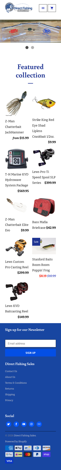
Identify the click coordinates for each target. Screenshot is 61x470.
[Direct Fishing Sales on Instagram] (31, 424)
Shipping (10, 394)
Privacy (9, 400)
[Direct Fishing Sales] (18, 10)
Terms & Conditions (16, 382)
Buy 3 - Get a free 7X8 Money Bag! (30, 34)
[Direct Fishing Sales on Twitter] (8, 424)
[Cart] (52, 8)
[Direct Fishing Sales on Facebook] (16, 424)
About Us (10, 377)
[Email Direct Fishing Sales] (39, 424)
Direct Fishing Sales (25, 435)
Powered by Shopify (16, 441)
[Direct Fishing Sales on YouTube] (24, 424)
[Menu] (43, 8)
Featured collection (30, 70)
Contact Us (11, 371)
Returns (9, 388)
